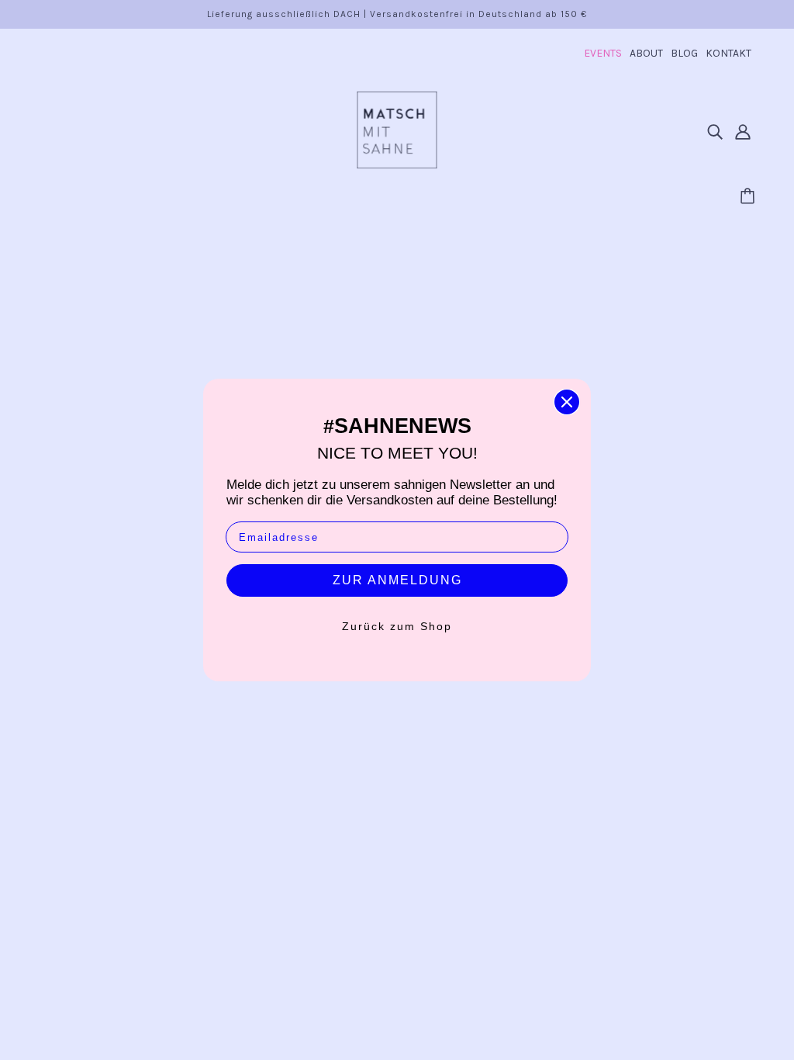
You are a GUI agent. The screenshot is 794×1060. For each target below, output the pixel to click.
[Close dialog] (566, 402)
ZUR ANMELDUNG (397, 580)
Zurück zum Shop (397, 626)
